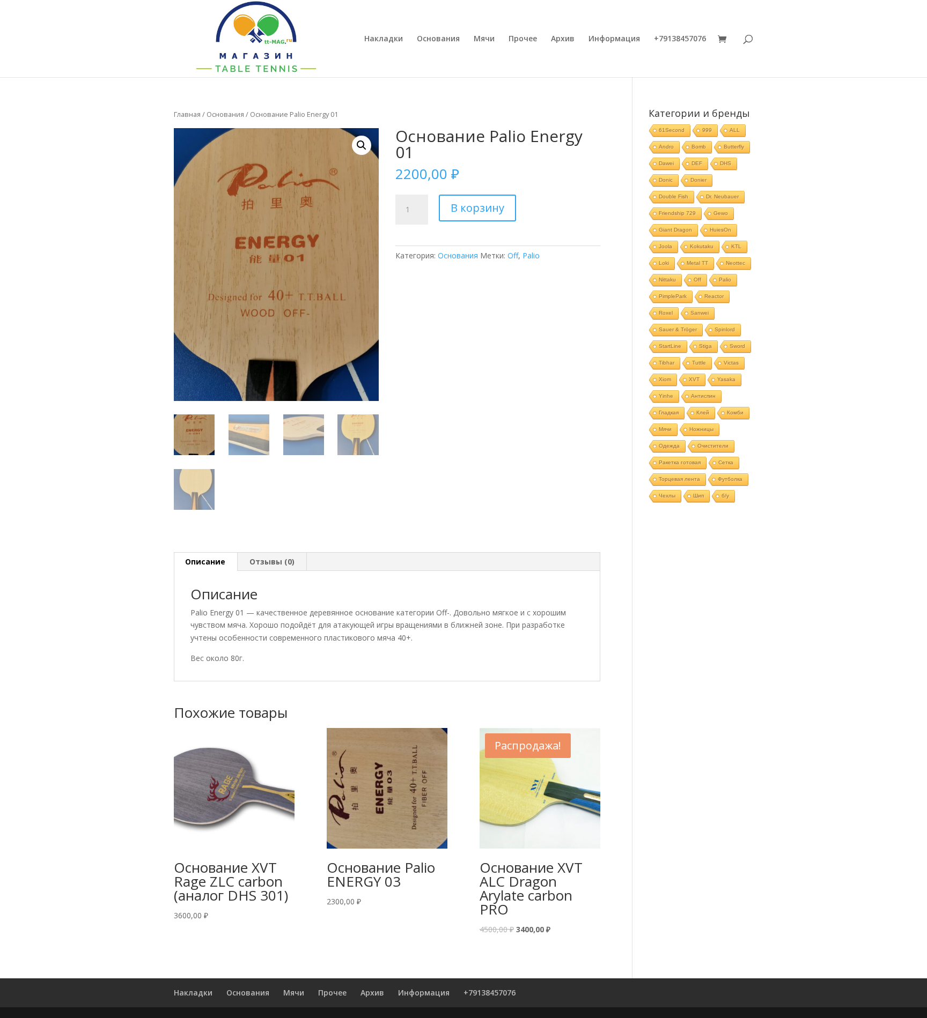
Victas (731, 363)
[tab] (205, 562)
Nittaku (667, 280)
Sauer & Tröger (678, 329)
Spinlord (725, 329)
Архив (563, 39)
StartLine (670, 346)
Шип (698, 496)
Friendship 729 (677, 213)
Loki (664, 263)
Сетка (725, 462)
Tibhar (666, 363)
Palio (531, 255)
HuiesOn (720, 230)
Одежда (669, 446)
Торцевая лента (679, 479)
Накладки (383, 39)
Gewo (720, 213)
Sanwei (699, 313)
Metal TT (697, 263)
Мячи (484, 39)
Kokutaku (701, 246)
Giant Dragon (675, 230)
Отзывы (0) (272, 561)
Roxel (666, 313)
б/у (725, 496)
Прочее (523, 39)
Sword (737, 346)
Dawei (666, 163)
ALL (735, 130)
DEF (696, 163)
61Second (672, 130)
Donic (666, 180)
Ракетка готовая (680, 462)
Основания (438, 39)
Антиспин (703, 396)
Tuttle (699, 363)
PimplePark (673, 296)
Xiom (665, 379)
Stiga (705, 346)
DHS (725, 163)
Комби (735, 412)
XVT (694, 379)
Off (512, 255)
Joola (665, 246)
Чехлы (667, 496)
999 (707, 130)
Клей (702, 412)
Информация (614, 39)
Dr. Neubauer (722, 196)
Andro (666, 147)
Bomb (698, 147)
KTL (736, 246)
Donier (698, 180)
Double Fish (673, 196)
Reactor (714, 296)
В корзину (477, 207)
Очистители (713, 446)
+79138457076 (680, 39)
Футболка (730, 479)
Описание (205, 561)
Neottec (735, 263)
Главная (187, 114)
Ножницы (701, 429)
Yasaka (726, 379)
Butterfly (734, 147)
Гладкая (669, 412)
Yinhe (666, 396)
